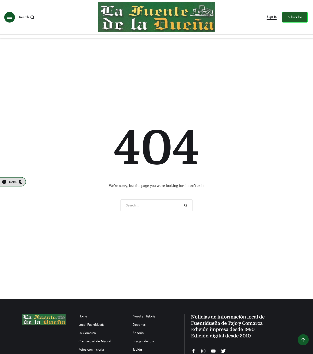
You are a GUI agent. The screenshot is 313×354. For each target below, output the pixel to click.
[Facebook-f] (193, 351)
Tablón (137, 349)
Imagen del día (143, 341)
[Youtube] (213, 351)
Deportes (139, 324)
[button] (272, 17)
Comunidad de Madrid (95, 341)
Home (83, 316)
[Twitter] (223, 351)
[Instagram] (203, 351)
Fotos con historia (91, 349)
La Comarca (87, 332)
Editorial (139, 332)
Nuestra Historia (144, 316)
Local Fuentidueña (92, 324)
